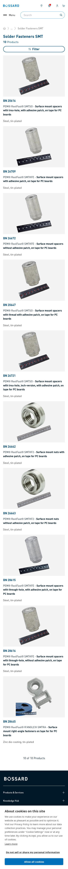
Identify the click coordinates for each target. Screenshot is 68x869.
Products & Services (13, 792)
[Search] (61, 15)
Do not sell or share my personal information (32, 852)
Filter (36, 49)
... (12, 28)
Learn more (11, 843)
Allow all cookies (34, 861)
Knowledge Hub (11, 800)
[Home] (4, 28)
